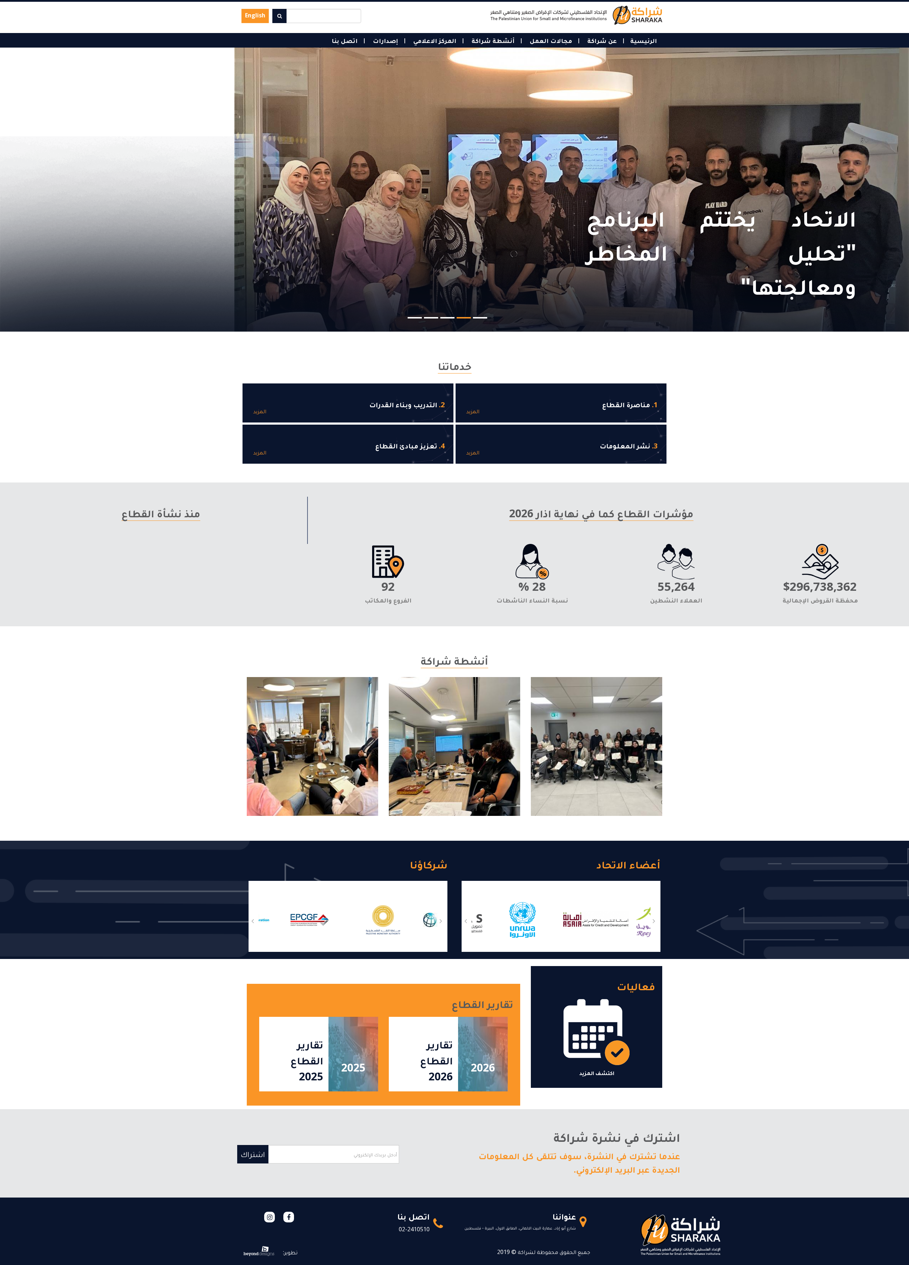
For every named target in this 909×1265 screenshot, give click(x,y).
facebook (288, 1217)
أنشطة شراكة (492, 40)
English (255, 15)
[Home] (576, 14)
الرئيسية (643, 40)
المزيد (472, 411)
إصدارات (384, 40)
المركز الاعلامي (434, 40)
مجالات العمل (550, 40)
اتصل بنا (345, 40)
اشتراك (253, 1154)
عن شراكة (601, 40)
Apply (279, 16)
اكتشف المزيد (596, 1073)
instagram (269, 1217)
